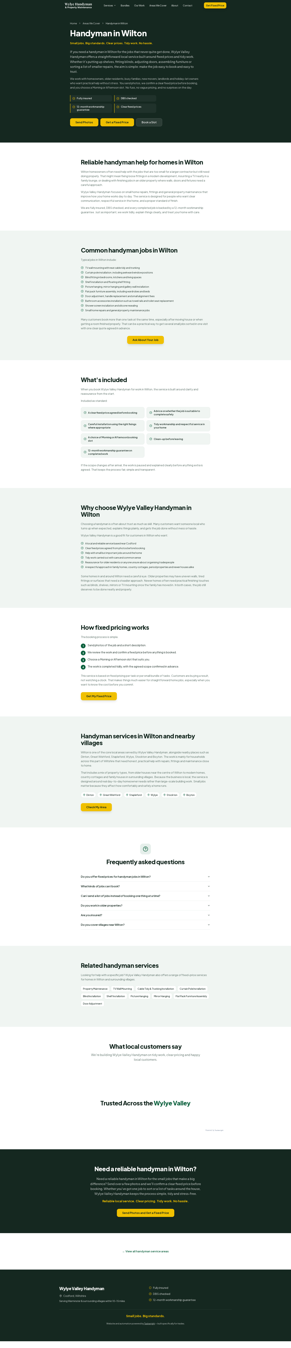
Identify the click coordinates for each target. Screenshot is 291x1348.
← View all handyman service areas (145, 1251)
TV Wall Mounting (122, 988)
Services (108, 5)
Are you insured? (91, 915)
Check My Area (96, 807)
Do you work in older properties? (101, 905)
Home (73, 23)
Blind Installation (92, 996)
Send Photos (84, 122)
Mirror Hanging (162, 996)
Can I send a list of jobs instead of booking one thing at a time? (120, 896)
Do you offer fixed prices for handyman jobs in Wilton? (116, 876)
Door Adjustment (92, 1003)
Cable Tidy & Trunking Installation (156, 988)
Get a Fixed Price (117, 122)
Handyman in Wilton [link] (117, 23)
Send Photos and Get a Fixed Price (145, 1213)
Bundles (125, 5)
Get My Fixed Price (98, 696)
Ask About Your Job (145, 340)
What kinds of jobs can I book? (100, 886)
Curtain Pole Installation (193, 988)
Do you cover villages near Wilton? (102, 924)
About (174, 5)
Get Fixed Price (215, 5)
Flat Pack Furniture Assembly (191, 996)
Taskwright (149, 1323)
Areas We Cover (158, 5)
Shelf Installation (116, 996)
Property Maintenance (95, 988)
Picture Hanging (139, 996)
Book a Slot (149, 122)
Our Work (139, 5)
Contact (187, 5)
